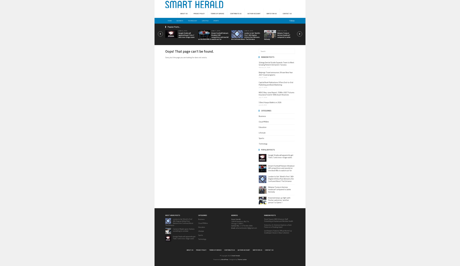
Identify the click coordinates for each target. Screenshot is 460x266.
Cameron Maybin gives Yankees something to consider (184, 230)
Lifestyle (205, 21)
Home (170, 21)
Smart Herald (235, 255)
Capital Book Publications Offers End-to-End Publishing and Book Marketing (276, 83)
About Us (184, 13)
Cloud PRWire (264, 121)
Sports (216, 21)
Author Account (254, 13)
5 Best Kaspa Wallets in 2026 (270, 102)
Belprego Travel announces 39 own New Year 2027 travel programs (276, 73)
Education (262, 127)
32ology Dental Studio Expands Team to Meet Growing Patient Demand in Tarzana (276, 63)
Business (180, 21)
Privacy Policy (199, 13)
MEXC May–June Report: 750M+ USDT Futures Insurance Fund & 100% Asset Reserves (276, 93)
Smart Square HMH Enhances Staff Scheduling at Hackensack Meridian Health (278, 220)
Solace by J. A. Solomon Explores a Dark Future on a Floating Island (277, 226)
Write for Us (272, 13)
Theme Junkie (242, 259)
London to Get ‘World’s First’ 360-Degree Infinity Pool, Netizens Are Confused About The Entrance (245, 36)
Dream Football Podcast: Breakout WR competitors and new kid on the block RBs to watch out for (213, 36)
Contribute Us (236, 13)
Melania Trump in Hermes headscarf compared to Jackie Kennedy (277, 36)
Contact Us (287, 13)
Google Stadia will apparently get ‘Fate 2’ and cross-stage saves (186, 35)
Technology (192, 21)
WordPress (224, 259)
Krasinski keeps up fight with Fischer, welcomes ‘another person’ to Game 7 (279, 200)
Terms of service (217, 13)
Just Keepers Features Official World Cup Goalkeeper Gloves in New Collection (278, 232)
